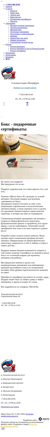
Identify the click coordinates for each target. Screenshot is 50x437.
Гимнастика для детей (19, 38)
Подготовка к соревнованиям (22, 34)
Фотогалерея (11, 55)
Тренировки (10, 23)
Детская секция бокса (18, 28)
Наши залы (14, 13)
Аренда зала (15, 15)
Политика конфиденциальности (17, 415)
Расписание (10, 53)
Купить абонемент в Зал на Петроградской (27, 49)
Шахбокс (13, 36)
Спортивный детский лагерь (21, 42)
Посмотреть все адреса (10, 407)
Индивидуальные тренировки (22, 26)
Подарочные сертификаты (20, 19)
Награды (13, 21)
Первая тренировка (18, 40)
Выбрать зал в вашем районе (25, 88)
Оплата (8, 44)
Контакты (9, 57)
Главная (9, 7)
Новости (13, 11)
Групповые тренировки (19, 32)
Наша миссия (15, 17)
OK (3, 429)
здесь (46, 277)
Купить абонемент (17, 47)
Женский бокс (16, 30)
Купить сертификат (18, 51)
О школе (9, 9)
